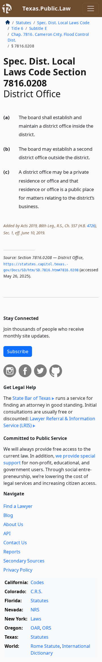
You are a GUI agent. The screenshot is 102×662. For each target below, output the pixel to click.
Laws (36, 619)
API (6, 533)
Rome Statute (45, 646)
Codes (37, 582)
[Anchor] (38, 134)
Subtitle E (38, 28)
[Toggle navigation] (91, 8)
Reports (11, 552)
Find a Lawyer (18, 506)
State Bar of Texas (31, 398)
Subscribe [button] (17, 351)
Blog (8, 515)
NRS (35, 610)
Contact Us (15, 542)
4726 (91, 225)
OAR (35, 628)
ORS (46, 628)
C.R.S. (36, 591)
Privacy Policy (17, 570)
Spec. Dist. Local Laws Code (63, 22)
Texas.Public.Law (46, 8)
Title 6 (17, 28)
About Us (13, 524)
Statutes (23, 22)
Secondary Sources (23, 561)
